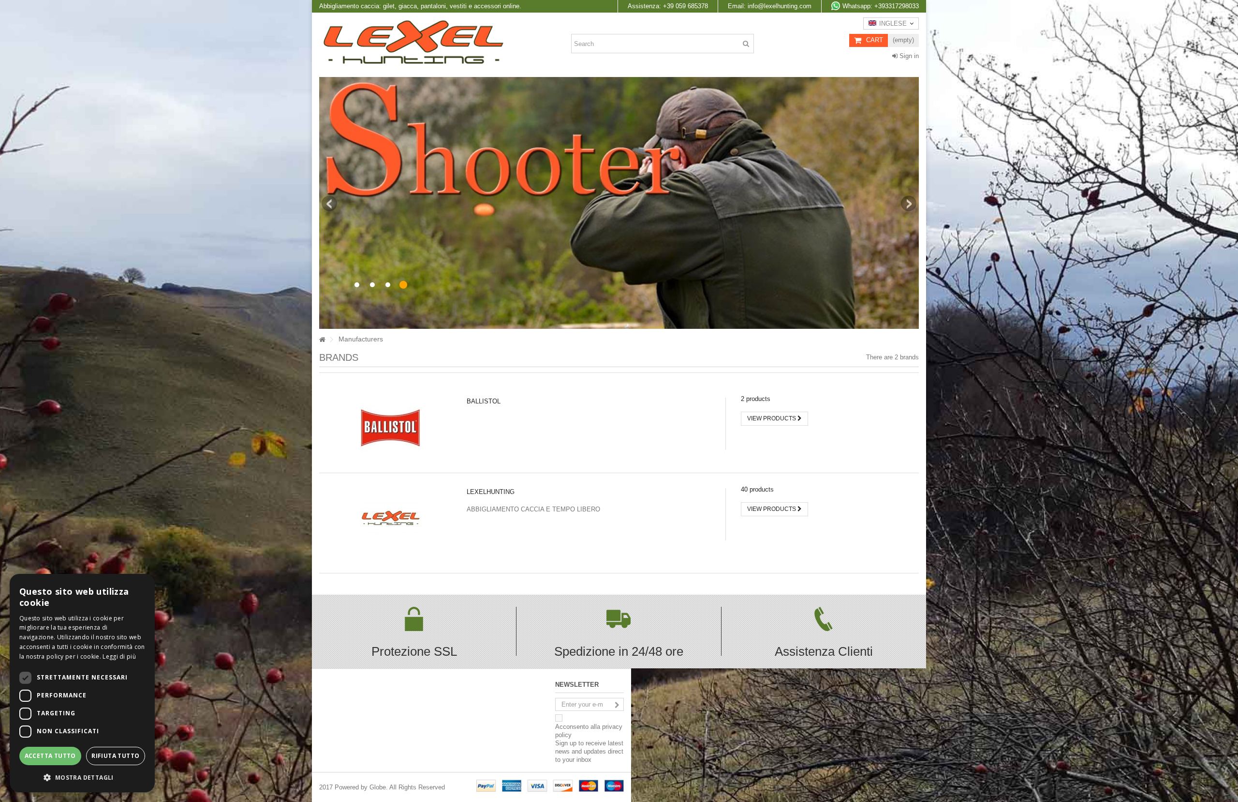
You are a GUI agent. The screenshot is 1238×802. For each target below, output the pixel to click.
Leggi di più (119, 656)
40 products (757, 489)
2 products (755, 398)
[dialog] (82, 683)
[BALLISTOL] (390, 427)
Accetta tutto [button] (50, 756)
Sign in (908, 56)
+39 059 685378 (668, 6)
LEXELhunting (491, 491)
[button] (82, 777)
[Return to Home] (322, 340)
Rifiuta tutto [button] (115, 756)
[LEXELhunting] (390, 518)
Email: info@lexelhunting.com (769, 6)
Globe (377, 787)
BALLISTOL (484, 401)
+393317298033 (880, 6)
